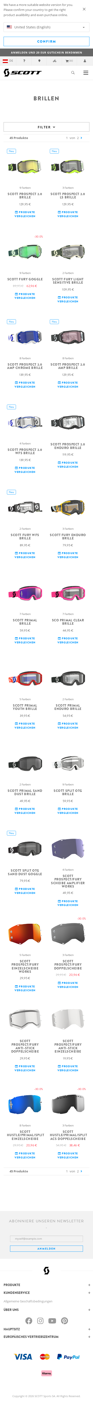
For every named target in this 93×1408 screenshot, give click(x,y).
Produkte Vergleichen (25, 214)
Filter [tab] (44, 127)
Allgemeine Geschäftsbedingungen (28, 1301)
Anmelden (46, 1249)
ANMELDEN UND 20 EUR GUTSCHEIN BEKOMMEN (46, 52)
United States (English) (31, 27)
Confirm (46, 41)
